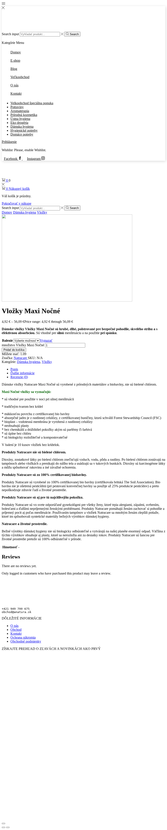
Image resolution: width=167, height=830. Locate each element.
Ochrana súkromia (23, 637)
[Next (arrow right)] (8, 827)
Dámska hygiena (21, 126)
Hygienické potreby (24, 130)
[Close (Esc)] (3, 823)
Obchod (16, 629)
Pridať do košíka (13, 349)
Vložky (42, 212)
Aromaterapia (19, 111)
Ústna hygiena (20, 119)
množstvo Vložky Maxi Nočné (23, 345)
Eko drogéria (19, 122)
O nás (14, 626)
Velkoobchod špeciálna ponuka (31, 103)
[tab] (14, 369)
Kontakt (16, 633)
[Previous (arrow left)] (3, 827)
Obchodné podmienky (25, 641)
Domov (7, 212)
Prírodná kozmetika (23, 115)
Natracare (21, 358)
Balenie (7, 340)
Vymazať (46, 340)
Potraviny (17, 107)
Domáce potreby (21, 134)
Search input (10, 34)
